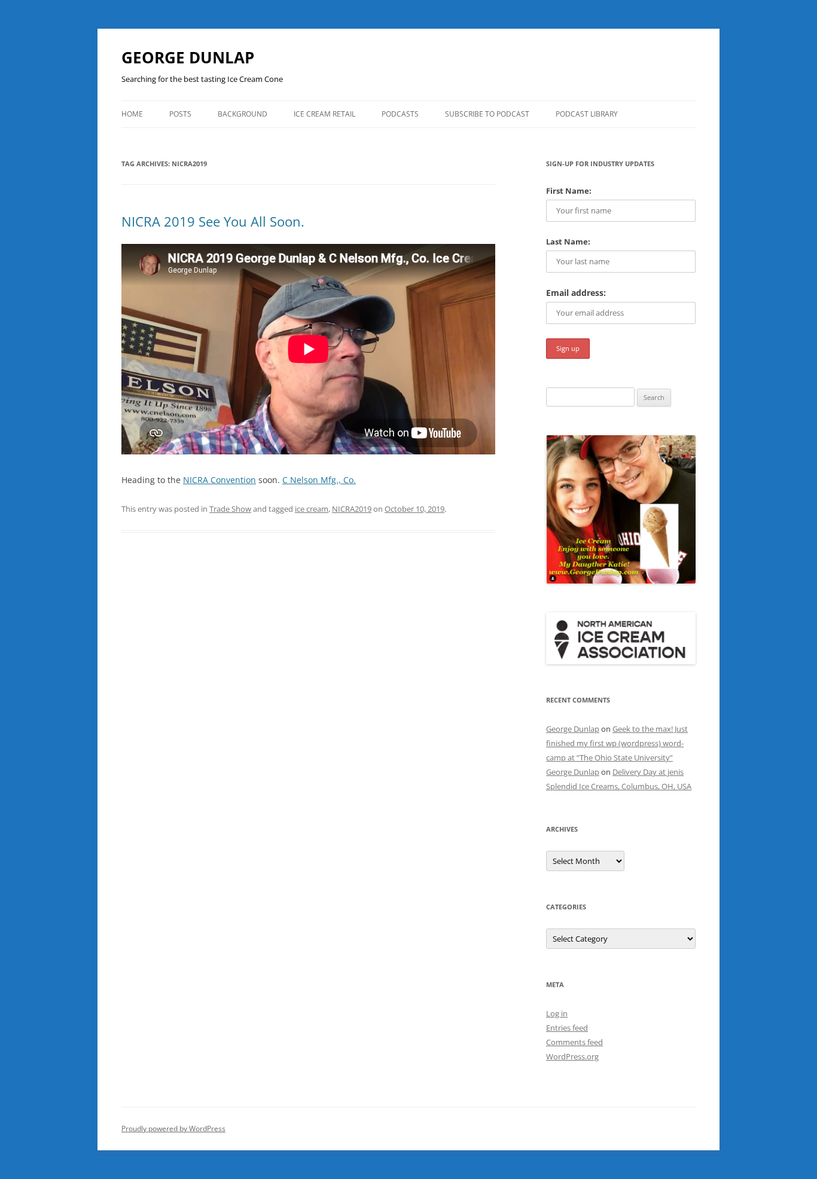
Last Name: (568, 241)
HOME (132, 114)
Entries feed (567, 1027)
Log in (557, 1013)
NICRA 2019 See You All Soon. (212, 221)
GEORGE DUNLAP (187, 57)
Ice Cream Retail (324, 114)
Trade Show (230, 508)
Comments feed (574, 1042)
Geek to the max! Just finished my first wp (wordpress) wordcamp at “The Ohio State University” (617, 743)
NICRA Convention (219, 479)
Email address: (576, 292)
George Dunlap (572, 728)
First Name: (569, 190)
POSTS (180, 114)
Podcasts (400, 114)
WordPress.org (572, 1056)
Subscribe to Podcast (487, 114)
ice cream (311, 508)
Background (242, 114)
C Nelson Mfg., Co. (319, 479)
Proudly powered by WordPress (173, 1128)
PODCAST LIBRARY (587, 114)
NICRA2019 (351, 508)
